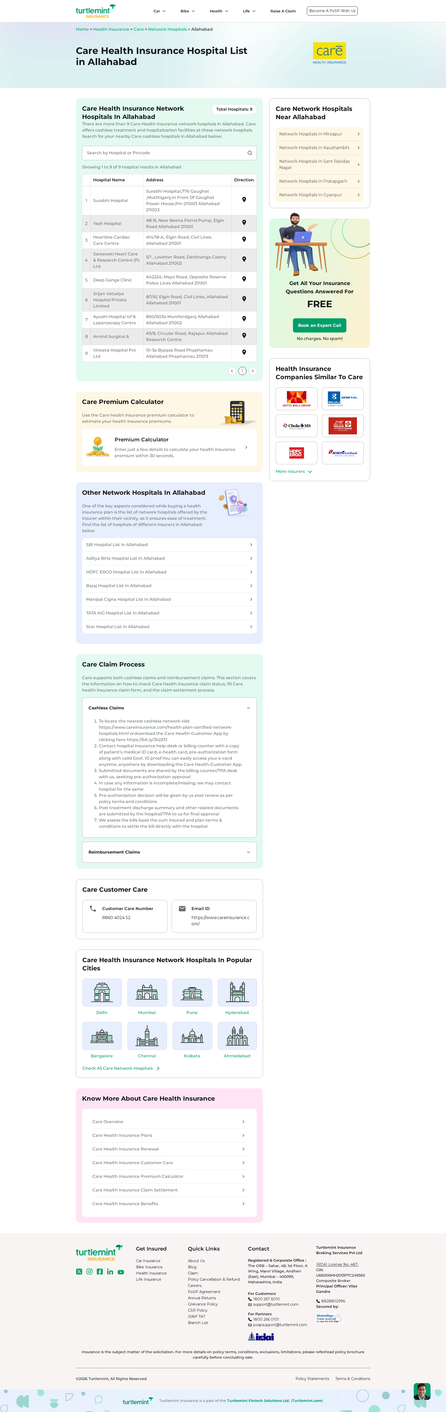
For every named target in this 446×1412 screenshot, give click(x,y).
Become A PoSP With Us (332, 11)
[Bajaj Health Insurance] (342, 399)
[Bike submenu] (192, 11)
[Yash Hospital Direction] (244, 224)
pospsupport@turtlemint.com (280, 1324)
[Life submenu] (253, 11)
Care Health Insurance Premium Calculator (138, 1176)
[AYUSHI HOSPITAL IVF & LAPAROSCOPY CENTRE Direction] (244, 320)
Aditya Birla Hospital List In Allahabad (125, 558)
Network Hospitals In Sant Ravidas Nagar (314, 164)
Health (216, 11)
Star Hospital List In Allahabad (117, 626)
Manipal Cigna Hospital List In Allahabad (128, 599)
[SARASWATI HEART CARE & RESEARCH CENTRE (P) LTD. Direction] (244, 260)
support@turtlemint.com (275, 1304)
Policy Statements (312, 1378)
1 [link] (242, 371)
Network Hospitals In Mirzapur (310, 134)
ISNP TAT (196, 1316)
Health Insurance (111, 29)
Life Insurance (148, 1279)
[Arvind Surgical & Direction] (244, 337)
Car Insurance (148, 1261)
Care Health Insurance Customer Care (132, 1162)
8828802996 (333, 1301)
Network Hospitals (168, 29)
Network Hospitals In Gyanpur (310, 194)
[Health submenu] (225, 11)
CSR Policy (198, 1310)
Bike (185, 11)
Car (157, 11)
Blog (192, 1267)
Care (139, 29)
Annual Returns (202, 1298)
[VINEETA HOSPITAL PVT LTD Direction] (244, 354)
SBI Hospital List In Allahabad (117, 544)
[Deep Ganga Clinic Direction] (244, 280)
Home (82, 29)
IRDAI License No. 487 (337, 1264)
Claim (193, 1273)
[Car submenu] (163, 11)
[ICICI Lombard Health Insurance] (342, 453)
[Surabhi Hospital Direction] (244, 201)
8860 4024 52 (116, 917)
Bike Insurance (149, 1267)
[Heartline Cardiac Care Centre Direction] (244, 241)
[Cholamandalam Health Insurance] (296, 426)
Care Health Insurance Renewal (125, 1149)
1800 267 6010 (266, 1299)
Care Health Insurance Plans (122, 1135)
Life (246, 11)
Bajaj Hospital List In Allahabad (119, 585)
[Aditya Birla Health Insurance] (296, 399)
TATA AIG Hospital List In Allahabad (122, 613)
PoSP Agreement (204, 1291)
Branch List (198, 1322)
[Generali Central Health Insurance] (342, 426)
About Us (196, 1261)
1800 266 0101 (266, 1319)
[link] (232, 371)
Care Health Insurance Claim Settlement (135, 1190)
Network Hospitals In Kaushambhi (314, 147)
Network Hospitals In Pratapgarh (313, 181)
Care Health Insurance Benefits (125, 1203)
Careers (195, 1285)
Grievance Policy (203, 1304)
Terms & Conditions (352, 1378)
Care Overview (107, 1121)
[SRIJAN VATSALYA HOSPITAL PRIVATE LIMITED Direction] (244, 300)
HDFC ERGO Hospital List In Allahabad (126, 572)
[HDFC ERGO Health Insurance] (296, 453)
